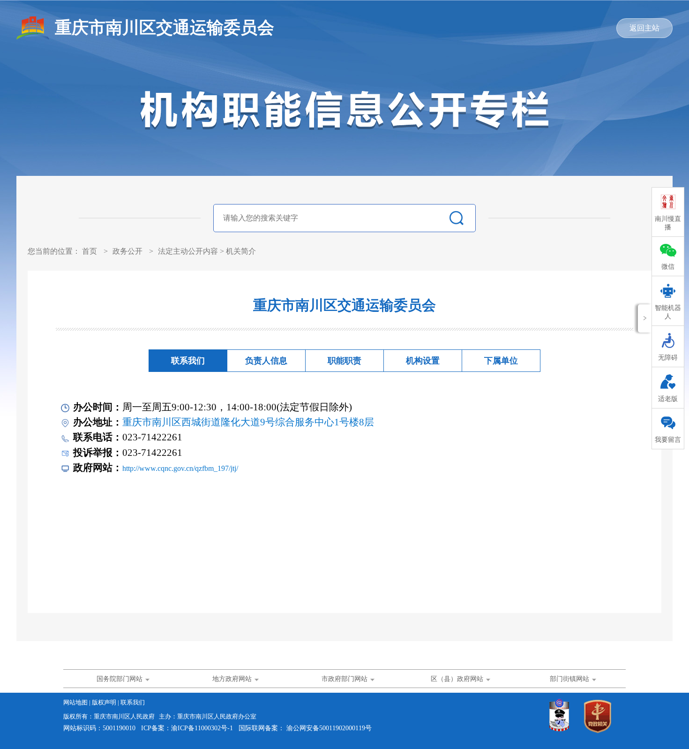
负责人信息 (266, 360)
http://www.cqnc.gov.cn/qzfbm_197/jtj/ (180, 468)
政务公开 (127, 251)
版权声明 (105, 702)
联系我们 (188, 360)
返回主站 (644, 28)
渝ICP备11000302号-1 (202, 728)
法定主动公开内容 (188, 251)
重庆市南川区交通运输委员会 (164, 27)
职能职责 (344, 360)
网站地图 (76, 702)
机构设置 (423, 360)
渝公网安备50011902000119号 (329, 728)
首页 (89, 251)
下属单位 (501, 360)
